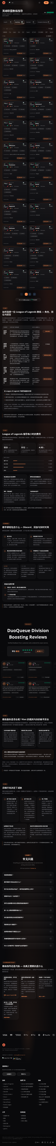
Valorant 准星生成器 (26, 1094)
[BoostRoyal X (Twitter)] (47, 1142)
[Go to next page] (34, 294)
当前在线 (5, 32)
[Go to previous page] (21, 294)
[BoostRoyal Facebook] (42, 1142)
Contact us (33, 868)
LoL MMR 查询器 (25, 1091)
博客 (40, 1104)
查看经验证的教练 (47, 355)
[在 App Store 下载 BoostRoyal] (7, 1059)
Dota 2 (5, 1097)
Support (28, 32)
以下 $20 (34, 32)
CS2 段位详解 (42, 1091)
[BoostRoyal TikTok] (50, 1142)
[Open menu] (51, 2)
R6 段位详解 (42, 1089)
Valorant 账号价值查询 (27, 1084)
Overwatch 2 (6, 1099)
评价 (4, 1121)
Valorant (5, 1086)
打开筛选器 (47, 344)
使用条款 (23, 1115)
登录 (46, 2)
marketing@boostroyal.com (19, 1055)
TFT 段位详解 (42, 1094)
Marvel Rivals (6, 1102)
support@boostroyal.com (17, 1138)
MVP (46, 32)
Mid (19, 32)
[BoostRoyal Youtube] (53, 1142)
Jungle (14, 32)
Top (10, 32)
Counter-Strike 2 (7, 1094)
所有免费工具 (24, 1097)
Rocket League (7, 1104)
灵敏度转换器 (24, 1089)
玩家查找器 (42, 1099)
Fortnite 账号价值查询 (27, 1086)
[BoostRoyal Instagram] (45, 1142)
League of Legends (8, 1084)
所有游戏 (5, 1107)
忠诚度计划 (6, 1115)
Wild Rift (5, 1091)
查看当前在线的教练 (47, 379)
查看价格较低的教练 (47, 368)
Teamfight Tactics (8, 1089)
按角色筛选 (47, 331)
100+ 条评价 (40, 32)
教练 (4, 1118)
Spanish (51, 32)
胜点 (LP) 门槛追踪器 (44, 1097)
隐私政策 (23, 1118)
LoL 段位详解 (42, 1084)
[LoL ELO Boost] (3, 2)
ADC (23, 32)
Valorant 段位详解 (44, 1086)
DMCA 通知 (24, 1121)
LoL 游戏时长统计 (43, 1102)
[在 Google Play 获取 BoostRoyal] (17, 1059)
